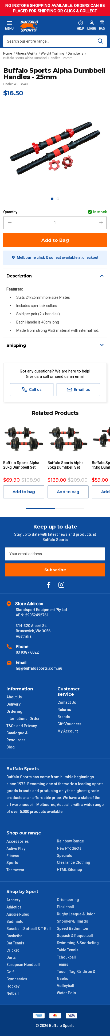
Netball (12, 993)
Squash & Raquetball (75, 935)
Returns (64, 709)
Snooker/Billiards (72, 921)
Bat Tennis (15, 943)
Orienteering (68, 900)
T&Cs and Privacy (21, 726)
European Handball (23, 965)
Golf (10, 972)
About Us (14, 697)
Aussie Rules (17, 914)
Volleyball (65, 986)
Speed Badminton (72, 928)
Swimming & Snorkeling (78, 943)
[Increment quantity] (101, 223)
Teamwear (15, 870)
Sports (12, 863)
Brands (63, 717)
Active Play (15, 848)
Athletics (14, 907)
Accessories (17, 841)
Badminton (16, 921)
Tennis (62, 964)
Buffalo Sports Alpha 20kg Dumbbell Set (21, 465)
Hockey (12, 986)
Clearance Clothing (73, 862)
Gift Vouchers (69, 724)
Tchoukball (66, 957)
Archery (13, 900)
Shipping (16, 345)
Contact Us (66, 702)
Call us (35, 389)
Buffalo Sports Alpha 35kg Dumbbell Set (66, 465)
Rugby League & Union (76, 914)
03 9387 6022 (27, 652)
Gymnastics (16, 979)
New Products (69, 848)
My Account (67, 731)
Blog (10, 747)
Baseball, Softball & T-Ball (28, 929)
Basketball (15, 936)
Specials (64, 855)
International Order (23, 718)
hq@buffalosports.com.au (39, 668)
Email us (81, 389)
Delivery (13, 704)
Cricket (12, 950)
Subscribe (55, 569)
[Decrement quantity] (9, 223)
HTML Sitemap (69, 869)
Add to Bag (55, 240)
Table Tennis (67, 950)
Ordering (14, 711)
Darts (11, 957)
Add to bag (24, 491)
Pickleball (65, 907)
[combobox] (55, 41)
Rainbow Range (70, 841)
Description (19, 276)
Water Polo (66, 993)
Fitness (12, 856)
